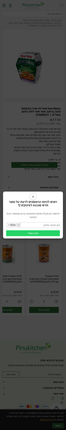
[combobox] (13, 225)
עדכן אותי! (33, 233)
